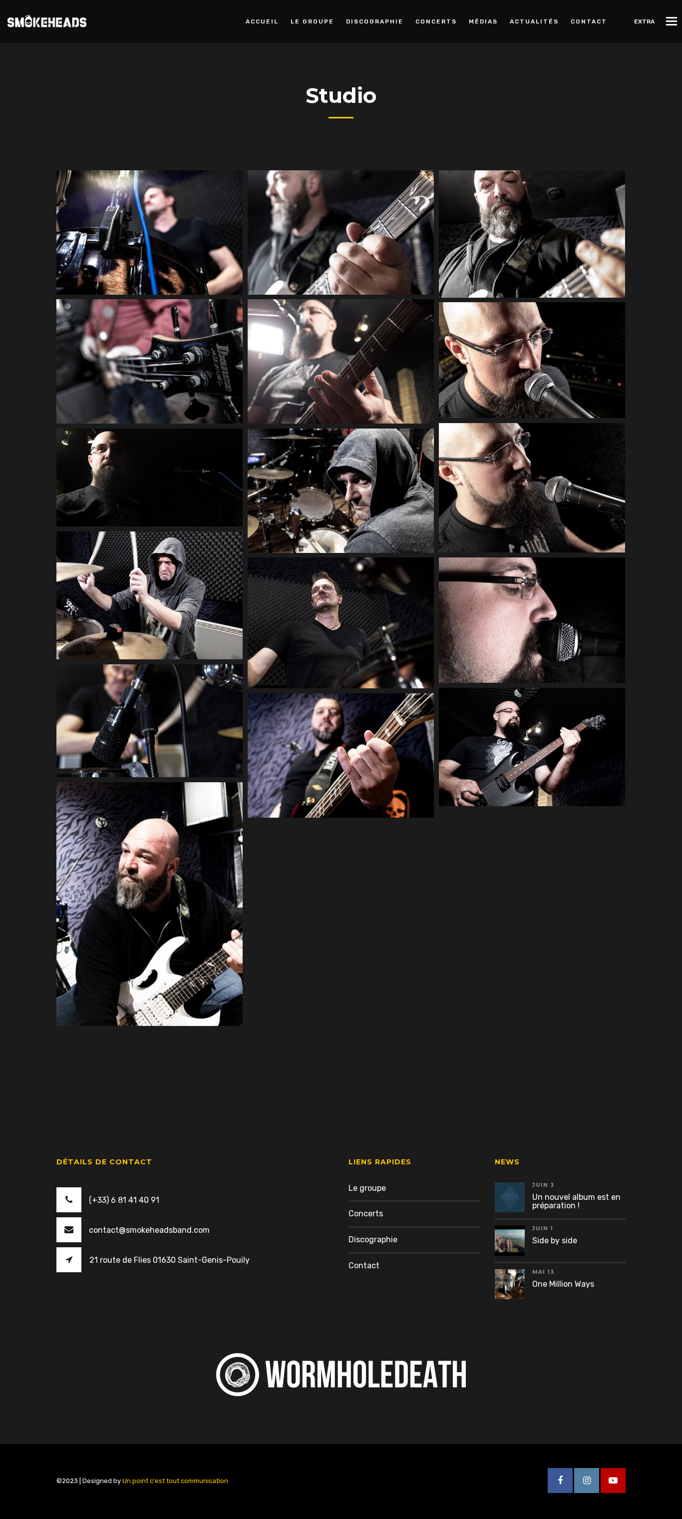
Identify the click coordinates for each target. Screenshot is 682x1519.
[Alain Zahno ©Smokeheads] (149, 361)
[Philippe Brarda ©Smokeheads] (149, 232)
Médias (483, 21)
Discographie (374, 21)
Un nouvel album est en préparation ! (576, 1201)
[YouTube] (613, 1480)
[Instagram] (586, 1480)
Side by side (554, 1240)
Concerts (436, 21)
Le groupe (312, 21)
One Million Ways (563, 1284)
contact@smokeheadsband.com (149, 1230)
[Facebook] (560, 1480)
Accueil (262, 21)
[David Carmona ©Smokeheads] (341, 232)
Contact (589, 21)
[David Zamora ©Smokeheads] (341, 361)
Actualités (534, 21)
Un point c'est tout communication (175, 1481)
